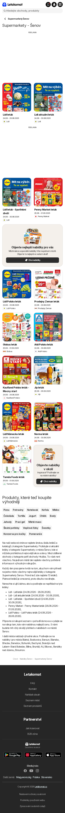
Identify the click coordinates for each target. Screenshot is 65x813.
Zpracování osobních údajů (32, 806)
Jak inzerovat (32, 728)
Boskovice (35, 639)
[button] (54, 4)
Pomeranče (35, 533)
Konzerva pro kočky (14, 533)
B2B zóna (32, 733)
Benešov (15, 643)
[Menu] (60, 4)
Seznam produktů (32, 705)
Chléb (43, 515)
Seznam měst (32, 700)
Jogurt (32, 515)
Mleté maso (34, 521)
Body (53, 515)
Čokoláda (8, 515)
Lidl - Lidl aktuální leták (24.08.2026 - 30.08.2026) (33, 595)
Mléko (55, 509)
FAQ (32, 683)
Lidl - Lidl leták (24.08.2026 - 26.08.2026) (29, 592)
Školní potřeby (11, 527)
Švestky (46, 527)
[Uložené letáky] (48, 4)
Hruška (42, 556)
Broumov (19, 650)
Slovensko (46, 777)
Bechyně (36, 643)
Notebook (32, 509)
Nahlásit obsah (32, 694)
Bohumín (25, 643)
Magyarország (23, 777)
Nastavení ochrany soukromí (32, 794)
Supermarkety (30, 546)
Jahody (7, 521)
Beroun (45, 639)
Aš (42, 646)
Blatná (25, 639)
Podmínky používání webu (32, 800)
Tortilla (21, 515)
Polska (36, 777)
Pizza (6, 509)
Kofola (45, 509)
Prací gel (20, 521)
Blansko (54, 639)
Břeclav (6, 643)
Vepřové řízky (30, 527)
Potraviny (18, 509)
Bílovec (48, 646)
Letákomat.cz (41, 786)
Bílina (28, 646)
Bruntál (35, 646)
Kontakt (32, 688)
